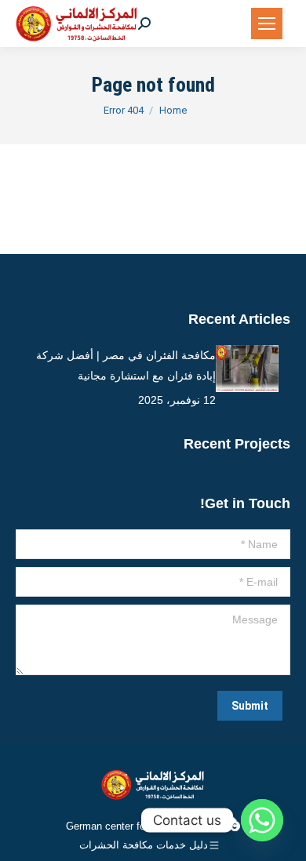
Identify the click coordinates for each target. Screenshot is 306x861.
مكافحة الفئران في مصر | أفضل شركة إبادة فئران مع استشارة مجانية (126, 365)
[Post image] (247, 368)
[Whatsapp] (262, 820)
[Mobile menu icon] (266, 23)
